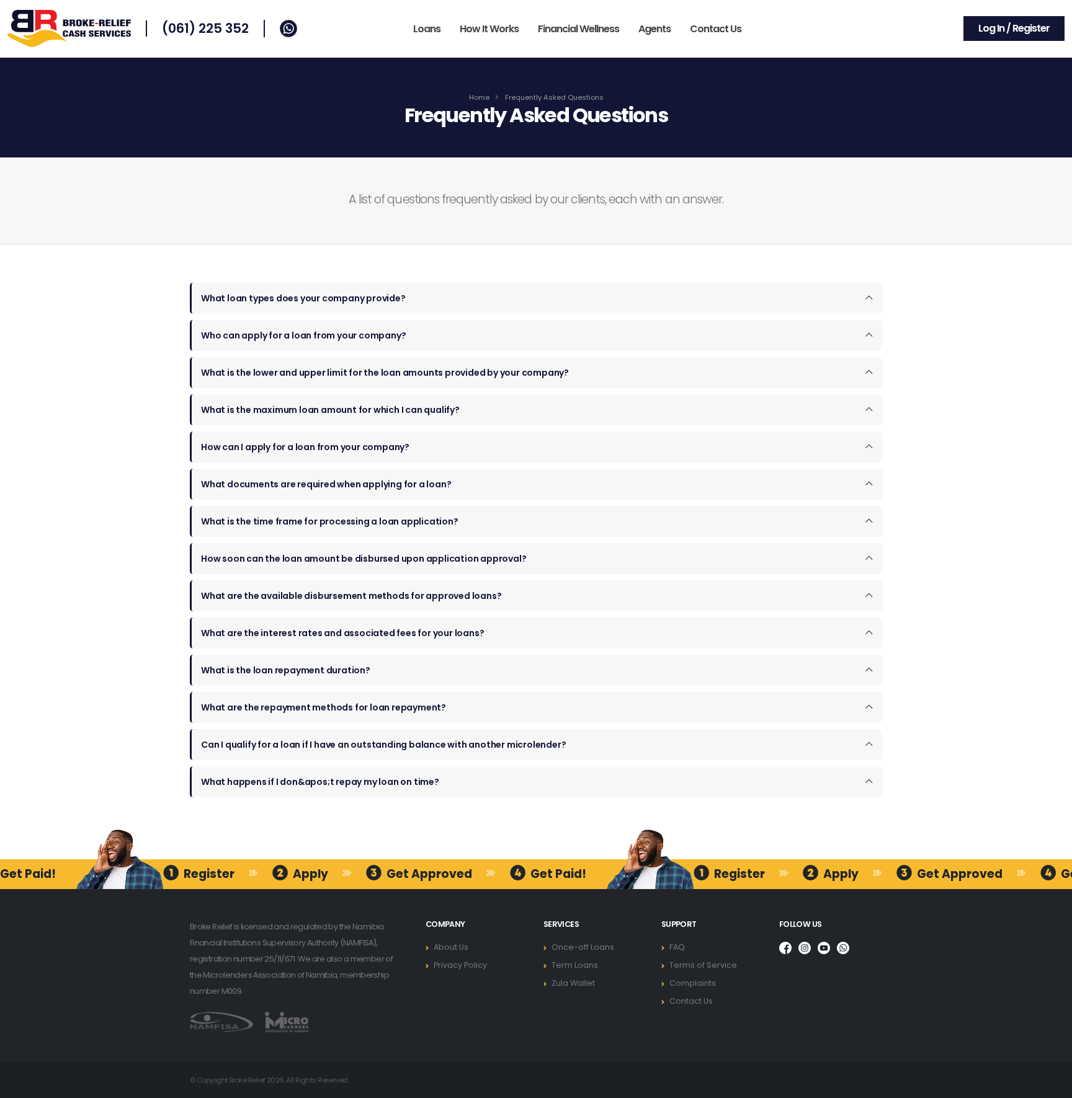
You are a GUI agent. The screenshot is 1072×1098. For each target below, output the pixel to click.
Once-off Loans (583, 947)
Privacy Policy (460, 965)
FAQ (677, 947)
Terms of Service (703, 965)
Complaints (692, 983)
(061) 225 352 (205, 28)
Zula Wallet (573, 983)
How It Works (489, 29)
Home (479, 97)
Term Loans (575, 965)
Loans (426, 29)
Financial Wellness (578, 29)
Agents (654, 29)
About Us (451, 947)
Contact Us (715, 29)
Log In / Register (1014, 28)
